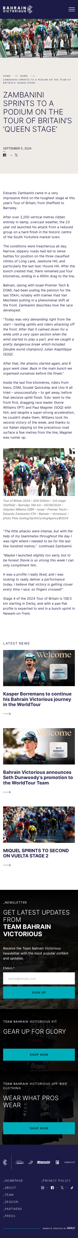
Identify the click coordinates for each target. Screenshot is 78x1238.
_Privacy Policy (56, 1180)
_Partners (12, 1209)
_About (9, 1187)
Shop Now (39, 1054)
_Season (11, 1201)
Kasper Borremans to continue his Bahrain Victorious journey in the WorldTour (37, 699)
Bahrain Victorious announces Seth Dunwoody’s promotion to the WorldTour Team (38, 777)
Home (7, 76)
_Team (8, 1194)
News (24, 76)
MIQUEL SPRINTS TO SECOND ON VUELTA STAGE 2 (36, 853)
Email (9, 968)
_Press (9, 1216)
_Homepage (13, 1180)
